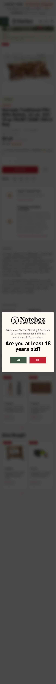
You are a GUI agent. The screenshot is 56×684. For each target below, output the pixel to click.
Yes (18, 360)
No (37, 360)
